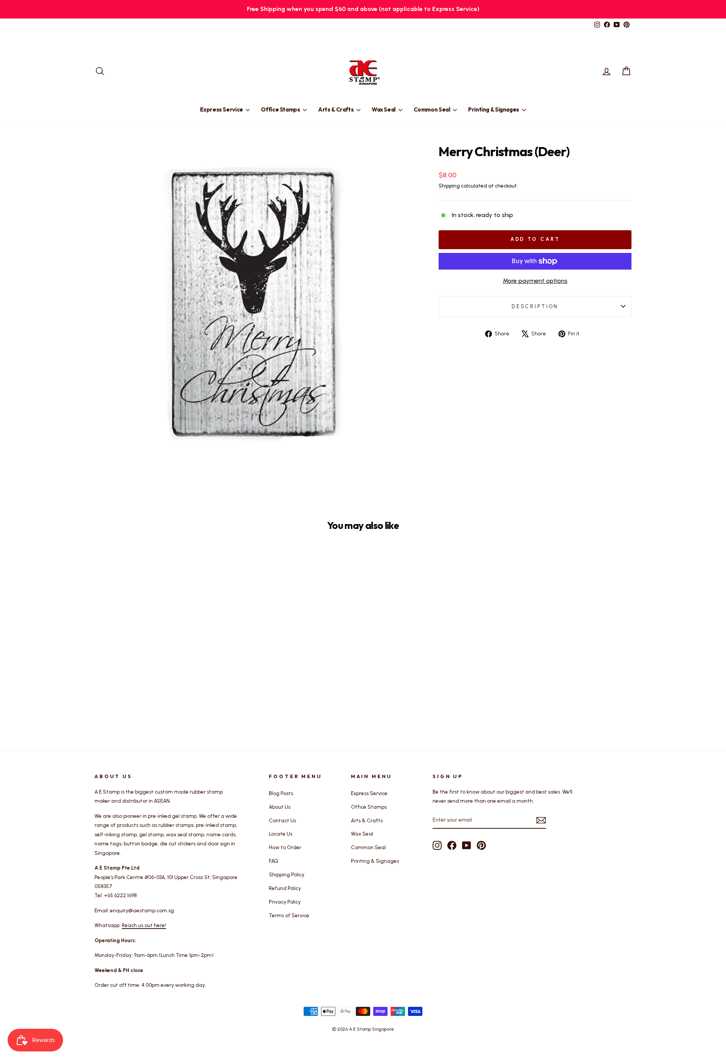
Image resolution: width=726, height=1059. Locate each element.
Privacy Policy (285, 902)
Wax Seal (384, 109)
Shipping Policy (286, 874)
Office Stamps (281, 109)
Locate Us (280, 834)
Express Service (222, 109)
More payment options (535, 280)
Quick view (159, 669)
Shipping (449, 186)
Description (535, 306)
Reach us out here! (144, 925)
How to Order (285, 847)
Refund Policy (285, 888)
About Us (279, 807)
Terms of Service (289, 915)
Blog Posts (281, 793)
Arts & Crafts (336, 109)
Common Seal (432, 109)
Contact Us (282, 820)
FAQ (273, 861)
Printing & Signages (494, 109)
